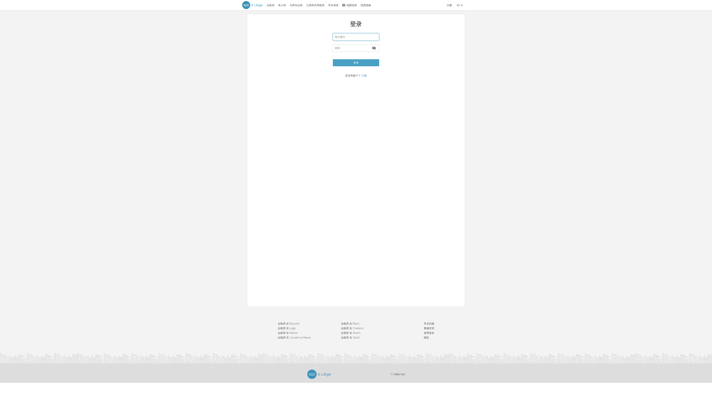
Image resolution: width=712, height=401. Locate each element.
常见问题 (429, 323)
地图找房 (351, 5)
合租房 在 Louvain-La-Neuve (294, 337)
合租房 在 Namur (288, 333)
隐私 (426, 337)
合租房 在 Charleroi (352, 328)
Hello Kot (399, 374)
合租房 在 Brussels (289, 323)
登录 (356, 62)
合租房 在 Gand (350, 337)
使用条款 (429, 333)
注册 (449, 5)
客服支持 (429, 328)
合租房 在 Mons (350, 323)
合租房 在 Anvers (351, 333)
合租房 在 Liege (287, 328)
